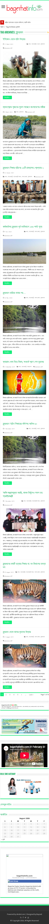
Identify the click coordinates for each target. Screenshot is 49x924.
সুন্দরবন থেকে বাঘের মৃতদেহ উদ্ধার (17, 631)
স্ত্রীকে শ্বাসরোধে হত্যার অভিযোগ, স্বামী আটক (17, 22)
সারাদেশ (29, 367)
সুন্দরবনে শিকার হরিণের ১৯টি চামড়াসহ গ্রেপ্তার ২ (23, 167)
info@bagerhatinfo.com (12, 708)
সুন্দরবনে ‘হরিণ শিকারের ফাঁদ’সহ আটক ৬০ (20, 423)
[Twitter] (25, 917)
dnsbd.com (20, 914)
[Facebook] (23, 917)
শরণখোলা (24, 177)
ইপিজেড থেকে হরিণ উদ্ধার (14, 39)
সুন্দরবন (43, 44)
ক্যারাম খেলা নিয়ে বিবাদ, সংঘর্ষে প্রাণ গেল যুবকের (23, 361)
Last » (31, 695)
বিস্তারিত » (7, 97)
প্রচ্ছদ (2, 27)
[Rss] (21, 917)
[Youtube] (28, 917)
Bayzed (39, 914)
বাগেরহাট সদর (17, 177)
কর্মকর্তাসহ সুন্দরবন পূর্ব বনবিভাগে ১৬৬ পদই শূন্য (22, 226)
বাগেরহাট (34, 44)
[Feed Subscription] (48, 32)
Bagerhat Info (6, 705)
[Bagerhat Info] (24, 8)
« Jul (3, 839)
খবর (29, 44)
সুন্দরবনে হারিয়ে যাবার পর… (14, 292)
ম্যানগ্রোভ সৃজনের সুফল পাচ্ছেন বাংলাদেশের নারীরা (24, 107)
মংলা (38, 44)
